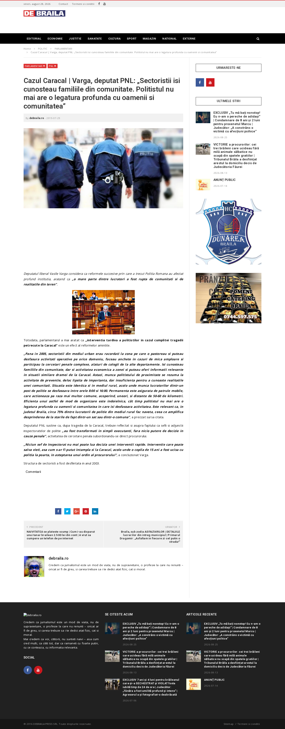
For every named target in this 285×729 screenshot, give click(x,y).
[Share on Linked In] (95, 511)
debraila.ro (36, 118)
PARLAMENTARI (33, 66)
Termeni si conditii (83, 3)
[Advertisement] (185, 19)
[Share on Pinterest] (86, 511)
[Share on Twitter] (67, 511)
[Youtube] (104, 3)
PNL (51, 66)
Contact (63, 3)
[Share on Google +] (76, 511)
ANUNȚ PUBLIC (224, 180)
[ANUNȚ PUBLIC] (203, 184)
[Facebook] (99, 3)
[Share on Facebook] (58, 511)
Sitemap (228, 723)
